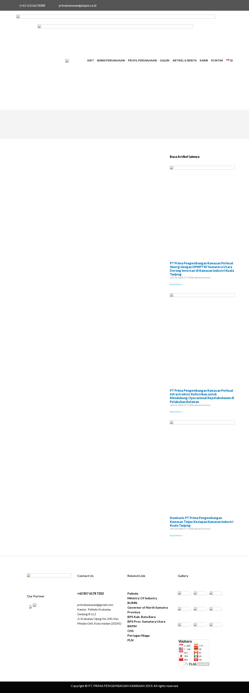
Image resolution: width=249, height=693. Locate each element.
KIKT (90, 60)
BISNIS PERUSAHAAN (111, 60)
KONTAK (217, 60)
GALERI (164, 60)
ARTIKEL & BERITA (185, 60)
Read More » (176, 284)
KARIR (204, 60)
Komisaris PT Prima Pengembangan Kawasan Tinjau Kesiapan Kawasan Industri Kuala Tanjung (201, 521)
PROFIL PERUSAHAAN (142, 60)
